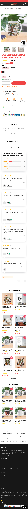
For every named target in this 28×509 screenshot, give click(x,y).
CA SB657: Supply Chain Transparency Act (10, 468)
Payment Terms (4, 477)
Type (3, 65)
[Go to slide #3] (21, 49)
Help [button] (25, 507)
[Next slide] (25, 28)
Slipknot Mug (19, 8)
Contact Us (3, 480)
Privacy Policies (4, 465)
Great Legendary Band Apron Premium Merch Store (6, 308)
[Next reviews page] (25, 281)
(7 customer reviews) (12, 60)
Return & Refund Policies (6, 479)
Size (2, 74)
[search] (24, 4)
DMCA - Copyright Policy (6, 466)
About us (3, 461)
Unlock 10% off (3, 503)
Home (2, 8)
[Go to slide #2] (14, 49)
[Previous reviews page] (18, 281)
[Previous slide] (2, 28)
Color (3, 69)
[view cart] (26, 4)
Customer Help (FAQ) (5, 482)
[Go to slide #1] (7, 49)
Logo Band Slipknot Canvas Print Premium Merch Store (19, 329)
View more (14, 378)
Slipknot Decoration (9, 8)
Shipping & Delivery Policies (6, 475)
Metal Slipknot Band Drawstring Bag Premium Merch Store (7, 370)
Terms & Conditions (5, 463)
